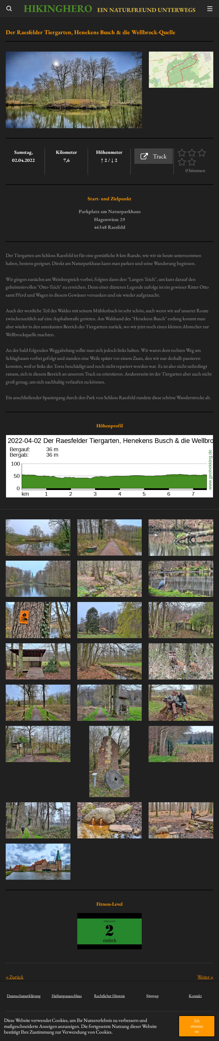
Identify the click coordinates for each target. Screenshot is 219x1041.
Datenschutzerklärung (23, 995)
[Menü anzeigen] (210, 8)
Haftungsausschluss (67, 995)
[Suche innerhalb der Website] (9, 8)
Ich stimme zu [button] (196, 1026)
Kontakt (195, 995)
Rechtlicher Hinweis (109, 995)
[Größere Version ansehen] (181, 70)
